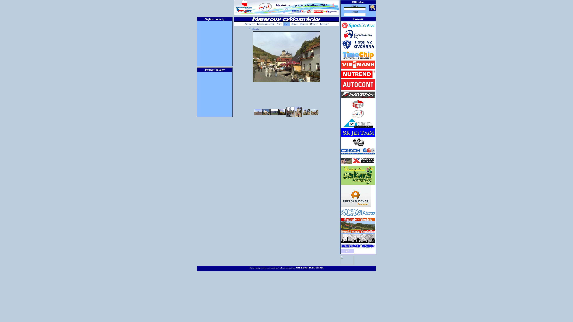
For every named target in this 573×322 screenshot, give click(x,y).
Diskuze (304, 24)
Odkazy (314, 24)
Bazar (294, 24)
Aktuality (249, 24)
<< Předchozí (255, 29)
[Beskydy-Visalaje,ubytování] (358, 233)
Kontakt (324, 24)
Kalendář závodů (265, 24)
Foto (286, 24)
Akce (279, 24)
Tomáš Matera (316, 267)
